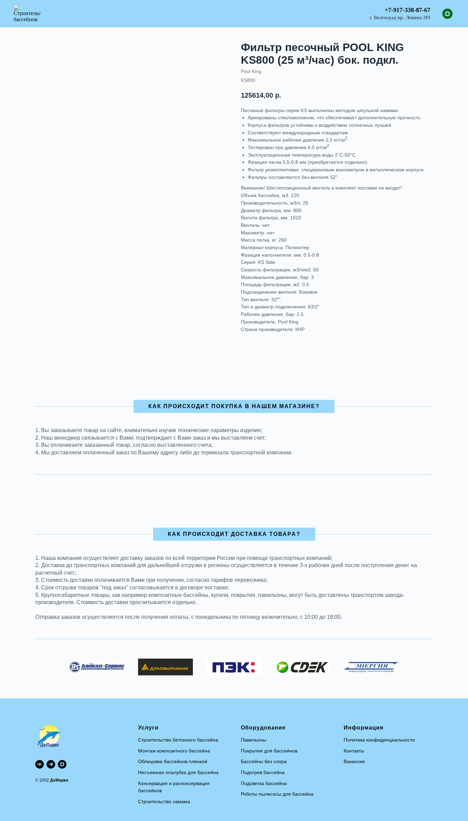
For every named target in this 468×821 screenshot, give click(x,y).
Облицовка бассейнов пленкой (172, 761)
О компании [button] (335, 13)
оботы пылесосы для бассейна (278, 794)
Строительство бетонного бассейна (178, 740)
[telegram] (51, 764)
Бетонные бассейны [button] (156, 13)
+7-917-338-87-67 (407, 10)
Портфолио (274, 13)
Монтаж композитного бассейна (174, 750)
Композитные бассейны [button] (92, 13)
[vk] (39, 764)
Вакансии (354, 761)
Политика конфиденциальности (379, 740)
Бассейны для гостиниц (221, 13)
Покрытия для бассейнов (269, 750)
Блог (304, 13)
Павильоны (253, 740)
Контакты (354, 750)
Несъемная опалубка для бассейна (178, 772)
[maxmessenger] (447, 14)
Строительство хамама (164, 801)
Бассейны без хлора (264, 761)
